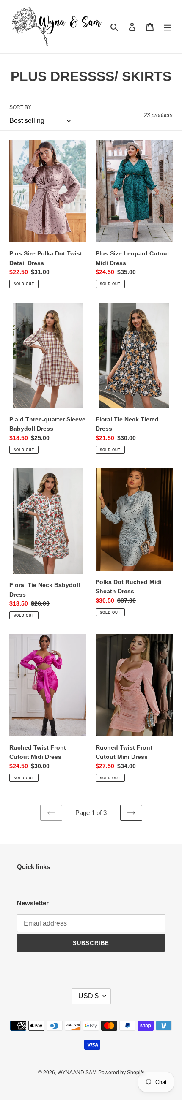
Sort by (20, 107)
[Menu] (167, 27)
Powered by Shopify (121, 1073)
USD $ (88, 996)
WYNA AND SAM (77, 1073)
